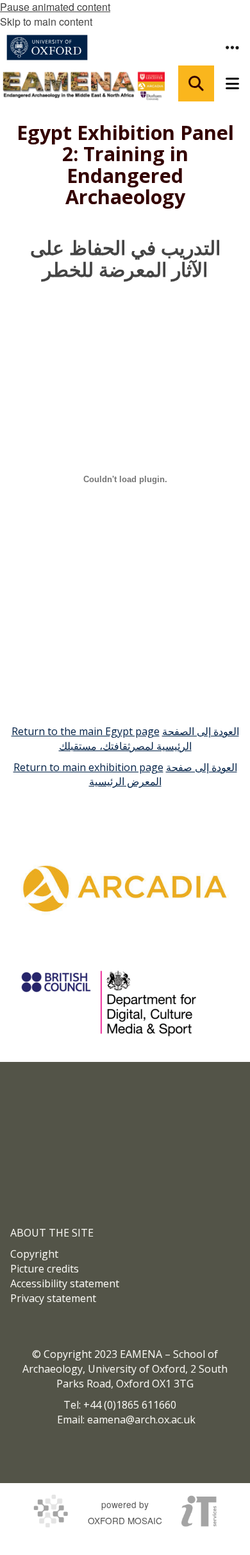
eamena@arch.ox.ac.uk (141, 1419)
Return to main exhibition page (88, 767)
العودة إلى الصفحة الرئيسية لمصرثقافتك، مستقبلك (149, 738)
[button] (232, 47)
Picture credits (44, 1269)
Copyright (34, 1254)
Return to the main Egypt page (86, 731)
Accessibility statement (64, 1283)
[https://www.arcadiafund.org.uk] (125, 887)
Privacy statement (53, 1298)
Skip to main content (46, 21)
